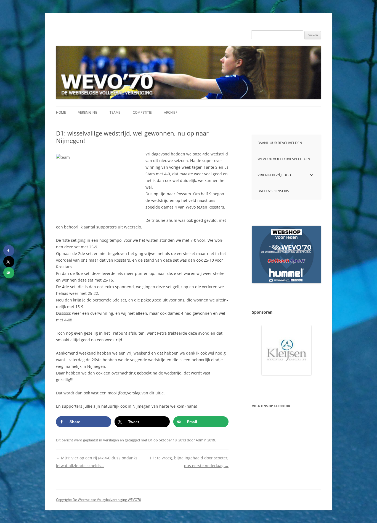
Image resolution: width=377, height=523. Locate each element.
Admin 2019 (205, 440)
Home (61, 112)
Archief (170, 112)
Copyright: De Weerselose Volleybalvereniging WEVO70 (98, 499)
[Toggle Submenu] (311, 175)
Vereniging (87, 112)
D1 (150, 440)
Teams (115, 112)
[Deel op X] (8, 261)
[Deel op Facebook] (8, 250)
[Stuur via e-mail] (8, 272)
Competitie (142, 112)
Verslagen (111, 440)
